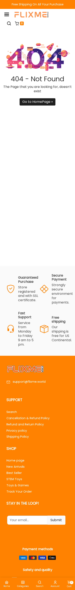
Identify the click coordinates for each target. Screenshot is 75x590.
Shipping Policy (17, 437)
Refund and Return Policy (25, 424)
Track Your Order (19, 491)
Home (7, 586)
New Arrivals (15, 467)
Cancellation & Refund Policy (28, 418)
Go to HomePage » (37, 101)
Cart (69, 584)
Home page (15, 460)
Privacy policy (16, 431)
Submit (56, 520)
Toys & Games (17, 485)
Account (55, 586)
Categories (23, 586)
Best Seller (14, 473)
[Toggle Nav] (6, 14)
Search (11, 412)
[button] (9, 23)
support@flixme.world (29, 382)
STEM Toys (14, 479)
